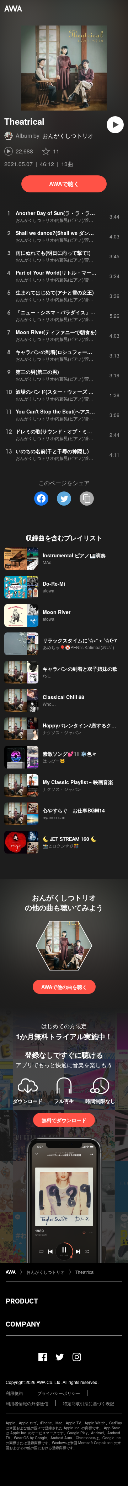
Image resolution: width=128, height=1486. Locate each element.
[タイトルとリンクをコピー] (87, 498)
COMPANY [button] (23, 1324)
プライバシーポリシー (58, 1393)
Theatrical (85, 1272)
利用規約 (14, 1393)
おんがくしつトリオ (68, 135)
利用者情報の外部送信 (27, 1403)
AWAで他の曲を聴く (64, 986)
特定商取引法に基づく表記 (88, 1403)
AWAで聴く (64, 184)
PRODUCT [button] (22, 1301)
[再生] (115, 124)
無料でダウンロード (64, 1120)
